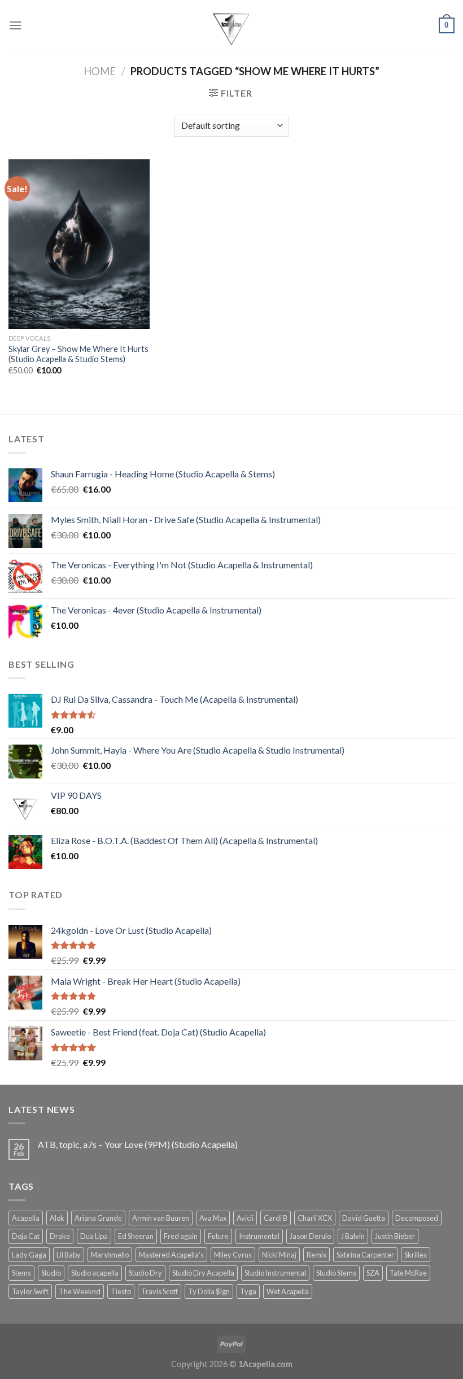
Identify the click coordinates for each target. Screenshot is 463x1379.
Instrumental (259, 1236)
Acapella (26, 1218)
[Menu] (15, 25)
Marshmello (110, 1254)
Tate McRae (408, 1272)
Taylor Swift (30, 1291)
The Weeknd (80, 1291)
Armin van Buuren (160, 1218)
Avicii (245, 1218)
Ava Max (212, 1218)
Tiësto (121, 1291)
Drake (60, 1236)
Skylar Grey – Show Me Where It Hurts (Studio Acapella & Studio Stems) (78, 354)
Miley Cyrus (233, 1254)
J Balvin (353, 1236)
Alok (57, 1218)
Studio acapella (95, 1272)
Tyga (248, 1291)
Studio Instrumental (275, 1272)
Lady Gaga (29, 1254)
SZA (372, 1272)
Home (100, 71)
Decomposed (416, 1218)
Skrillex (415, 1254)
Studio (51, 1272)
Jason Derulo (310, 1236)
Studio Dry (145, 1272)
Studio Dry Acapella (203, 1272)
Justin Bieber (395, 1236)
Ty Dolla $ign (209, 1291)
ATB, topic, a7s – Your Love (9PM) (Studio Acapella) (138, 1144)
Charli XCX (315, 1218)
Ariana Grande (98, 1218)
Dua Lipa (94, 1236)
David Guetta (363, 1218)
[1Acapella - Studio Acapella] (231, 25)
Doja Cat (26, 1236)
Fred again (181, 1236)
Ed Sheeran (136, 1236)
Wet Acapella (288, 1291)
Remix (316, 1254)
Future (218, 1236)
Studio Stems (336, 1272)
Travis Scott (159, 1291)
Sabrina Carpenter (365, 1254)
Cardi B (275, 1218)
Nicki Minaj (279, 1254)
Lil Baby (68, 1254)
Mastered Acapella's (171, 1254)
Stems (21, 1272)
